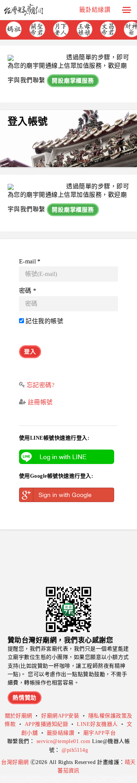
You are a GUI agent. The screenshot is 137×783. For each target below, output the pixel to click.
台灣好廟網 (15, 762)
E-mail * (30, 261)
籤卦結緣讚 (94, 9)
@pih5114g (75, 750)
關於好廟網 (18, 716)
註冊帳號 (39, 402)
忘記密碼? (40, 385)
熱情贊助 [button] (25, 698)
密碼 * (27, 290)
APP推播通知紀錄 (46, 724)
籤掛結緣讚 (60, 733)
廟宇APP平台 (99, 733)
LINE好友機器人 (97, 724)
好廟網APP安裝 (60, 716)
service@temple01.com (64, 741)
